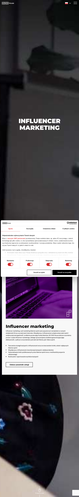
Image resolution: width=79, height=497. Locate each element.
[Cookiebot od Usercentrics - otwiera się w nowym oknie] (68, 223)
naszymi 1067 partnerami (16, 238)
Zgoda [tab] (10, 228)
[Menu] (75, 3)
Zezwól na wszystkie (64, 272)
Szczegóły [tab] (29, 228)
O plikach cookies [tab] (69, 228)
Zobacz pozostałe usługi (19, 365)
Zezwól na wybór (39, 272)
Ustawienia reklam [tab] (49, 228)
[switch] (30, 264)
